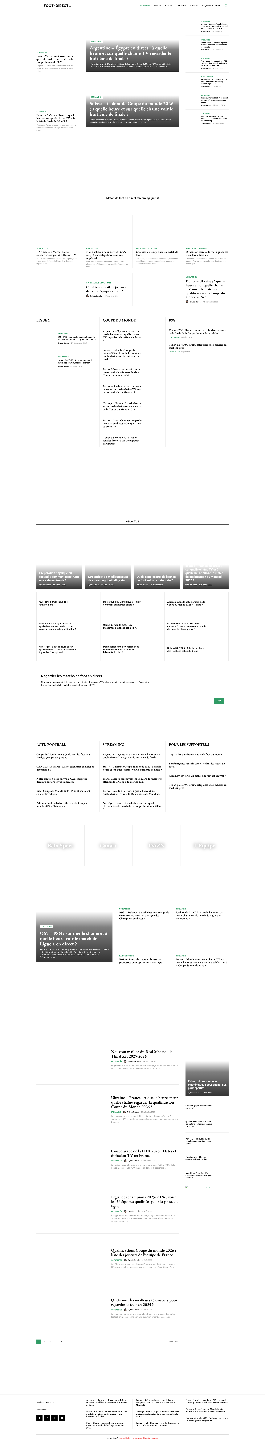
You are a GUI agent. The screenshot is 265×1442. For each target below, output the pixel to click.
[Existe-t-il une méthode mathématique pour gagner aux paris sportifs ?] (207, 1067)
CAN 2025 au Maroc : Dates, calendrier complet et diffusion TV (56, 253)
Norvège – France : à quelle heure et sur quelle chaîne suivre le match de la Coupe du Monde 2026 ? (214, 26)
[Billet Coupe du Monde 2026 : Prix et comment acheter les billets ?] (153, 603)
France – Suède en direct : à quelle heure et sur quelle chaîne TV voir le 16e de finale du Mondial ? (55, 118)
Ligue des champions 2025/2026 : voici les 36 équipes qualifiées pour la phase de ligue (144, 1201)
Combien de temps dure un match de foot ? (157, 253)
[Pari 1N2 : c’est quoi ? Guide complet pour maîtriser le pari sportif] (222, 1141)
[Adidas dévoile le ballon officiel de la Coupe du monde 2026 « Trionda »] (217, 603)
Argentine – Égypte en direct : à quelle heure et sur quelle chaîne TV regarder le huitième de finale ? (130, 53)
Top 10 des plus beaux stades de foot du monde (195, 754)
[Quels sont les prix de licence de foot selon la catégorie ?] (157, 559)
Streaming (41, 52)
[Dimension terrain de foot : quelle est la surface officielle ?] (207, 230)
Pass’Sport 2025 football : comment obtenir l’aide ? (197, 1158)
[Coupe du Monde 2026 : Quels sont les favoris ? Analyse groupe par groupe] (192, 100)
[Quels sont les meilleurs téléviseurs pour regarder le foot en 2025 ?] (72, 1308)
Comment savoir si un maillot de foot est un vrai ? (197, 775)
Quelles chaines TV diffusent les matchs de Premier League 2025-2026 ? (199, 1124)
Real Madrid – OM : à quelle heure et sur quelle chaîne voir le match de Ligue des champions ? (199, 915)
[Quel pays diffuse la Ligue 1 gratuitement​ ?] (89, 603)
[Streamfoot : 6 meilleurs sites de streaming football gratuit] (108, 559)
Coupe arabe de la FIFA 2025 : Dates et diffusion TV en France (143, 1153)
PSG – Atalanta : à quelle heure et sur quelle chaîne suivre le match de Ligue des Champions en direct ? (144, 915)
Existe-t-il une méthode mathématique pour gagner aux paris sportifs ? (207, 1085)
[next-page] (67, 1342)
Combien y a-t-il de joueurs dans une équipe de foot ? (106, 289)
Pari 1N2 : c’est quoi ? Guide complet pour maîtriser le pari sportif (198, 1141)
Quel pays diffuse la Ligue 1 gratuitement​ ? (53, 603)
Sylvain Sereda (206, 31)
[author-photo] (88, 295)
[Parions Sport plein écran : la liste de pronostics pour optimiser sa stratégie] (145, 939)
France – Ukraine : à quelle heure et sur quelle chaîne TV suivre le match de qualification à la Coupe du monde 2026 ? (205, 289)
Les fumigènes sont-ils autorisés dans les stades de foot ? (197, 765)
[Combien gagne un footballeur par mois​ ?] (222, 1106)
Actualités (205, 95)
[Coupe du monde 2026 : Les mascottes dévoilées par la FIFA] (153, 626)
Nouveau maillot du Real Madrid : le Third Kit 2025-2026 (141, 1054)
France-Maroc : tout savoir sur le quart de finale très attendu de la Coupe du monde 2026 (54, 59)
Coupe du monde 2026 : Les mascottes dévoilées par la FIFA (120, 626)
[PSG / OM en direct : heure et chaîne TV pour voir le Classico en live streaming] (192, 119)
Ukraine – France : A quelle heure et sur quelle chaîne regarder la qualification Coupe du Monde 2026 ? (144, 1102)
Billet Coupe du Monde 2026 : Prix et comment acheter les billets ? (122, 603)
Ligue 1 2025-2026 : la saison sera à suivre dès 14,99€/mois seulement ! (75, 361)
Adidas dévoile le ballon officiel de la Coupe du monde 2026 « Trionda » (186, 603)
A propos (155, 1438)
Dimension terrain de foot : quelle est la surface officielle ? (207, 253)
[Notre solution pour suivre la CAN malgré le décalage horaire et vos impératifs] (107, 230)
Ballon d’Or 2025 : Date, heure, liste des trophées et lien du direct (185, 649)
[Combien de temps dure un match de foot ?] (157, 230)
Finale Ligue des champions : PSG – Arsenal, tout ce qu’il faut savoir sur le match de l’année (214, 63)
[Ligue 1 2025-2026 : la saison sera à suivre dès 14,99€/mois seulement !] (45, 361)
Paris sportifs (207, 77)
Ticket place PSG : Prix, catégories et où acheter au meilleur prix (197, 346)
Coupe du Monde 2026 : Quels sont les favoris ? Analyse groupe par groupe (214, 100)
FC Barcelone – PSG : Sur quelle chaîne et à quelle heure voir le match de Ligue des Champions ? (186, 626)
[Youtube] (62, 1418)
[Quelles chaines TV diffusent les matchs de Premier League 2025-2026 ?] (222, 1123)
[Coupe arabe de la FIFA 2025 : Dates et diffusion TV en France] (72, 1159)
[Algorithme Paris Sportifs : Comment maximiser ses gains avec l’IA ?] (222, 1175)
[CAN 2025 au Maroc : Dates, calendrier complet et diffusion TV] (57, 230)
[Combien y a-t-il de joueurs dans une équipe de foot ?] (59, 289)
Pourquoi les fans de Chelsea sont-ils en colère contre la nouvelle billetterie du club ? (121, 649)
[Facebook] (39, 1418)
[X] (54, 1418)
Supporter (174, 352)
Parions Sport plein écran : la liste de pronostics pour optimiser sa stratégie (140, 961)
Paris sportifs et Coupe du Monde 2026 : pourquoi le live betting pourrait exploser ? (214, 81)
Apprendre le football (147, 248)
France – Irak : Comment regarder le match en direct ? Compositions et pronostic (214, 45)
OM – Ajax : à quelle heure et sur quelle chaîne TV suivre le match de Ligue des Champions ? (57, 649)
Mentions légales (124, 1438)
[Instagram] (47, 1418)
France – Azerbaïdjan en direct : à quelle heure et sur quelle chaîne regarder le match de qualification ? (57, 626)
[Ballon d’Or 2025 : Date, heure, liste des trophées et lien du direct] (217, 649)
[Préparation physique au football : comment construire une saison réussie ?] (59, 559)
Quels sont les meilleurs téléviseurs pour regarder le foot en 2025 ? (144, 1302)
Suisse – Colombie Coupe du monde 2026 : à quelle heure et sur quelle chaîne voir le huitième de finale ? (131, 108)
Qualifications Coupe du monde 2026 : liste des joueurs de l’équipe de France (143, 1252)
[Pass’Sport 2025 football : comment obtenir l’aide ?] (222, 1158)
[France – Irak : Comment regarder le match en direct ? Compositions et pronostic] (192, 45)
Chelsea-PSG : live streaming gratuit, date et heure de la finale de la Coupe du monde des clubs (197, 331)
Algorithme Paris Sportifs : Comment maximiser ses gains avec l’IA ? (199, 1175)
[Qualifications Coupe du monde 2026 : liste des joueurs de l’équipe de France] (72, 1258)
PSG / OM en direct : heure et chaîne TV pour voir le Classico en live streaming (214, 118)
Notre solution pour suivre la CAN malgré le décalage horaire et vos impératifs (106, 255)
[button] (226, 5)
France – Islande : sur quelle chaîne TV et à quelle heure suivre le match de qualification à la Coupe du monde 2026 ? (201, 962)
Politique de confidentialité (141, 1438)
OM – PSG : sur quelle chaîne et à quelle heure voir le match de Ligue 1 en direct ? (77, 338)
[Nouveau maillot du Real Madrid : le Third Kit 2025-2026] (72, 1059)
